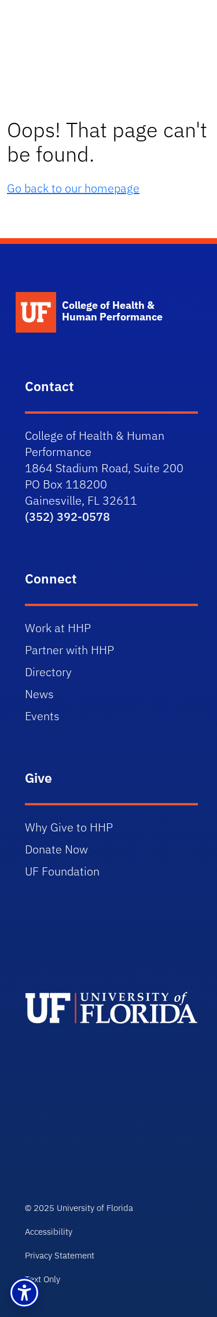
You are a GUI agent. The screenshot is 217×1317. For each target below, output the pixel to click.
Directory (48, 672)
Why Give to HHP (69, 827)
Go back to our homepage (73, 188)
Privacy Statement (59, 1255)
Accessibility (48, 1231)
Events (42, 716)
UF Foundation (62, 871)
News (39, 694)
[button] (24, 1293)
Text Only (42, 1279)
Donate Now (56, 849)
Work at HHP (58, 628)
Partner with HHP (69, 650)
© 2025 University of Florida (79, 1207)
